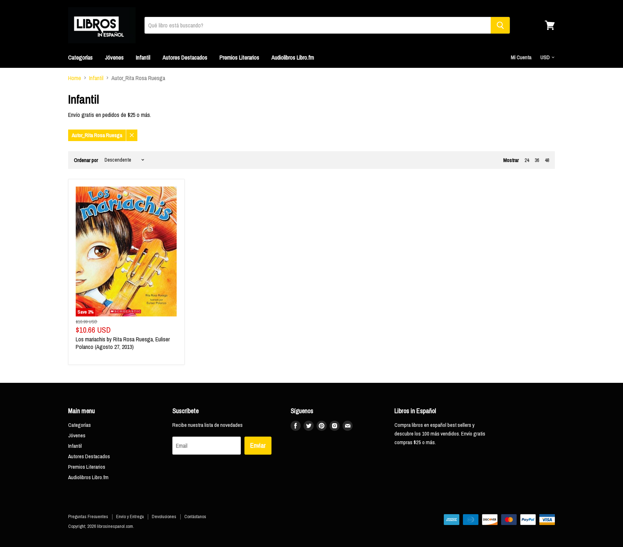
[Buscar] (500, 25)
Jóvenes (114, 57)
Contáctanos (195, 516)
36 (537, 160)
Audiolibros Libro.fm (292, 57)
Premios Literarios (239, 57)
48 (547, 160)
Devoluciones (164, 516)
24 (527, 160)
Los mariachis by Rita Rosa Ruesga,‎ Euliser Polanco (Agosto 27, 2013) (123, 343)
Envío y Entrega (130, 516)
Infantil (143, 57)
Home (74, 78)
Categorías (80, 57)
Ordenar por (86, 160)
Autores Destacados (185, 57)
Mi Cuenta (521, 57)
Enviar (258, 445)
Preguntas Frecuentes (88, 516)
